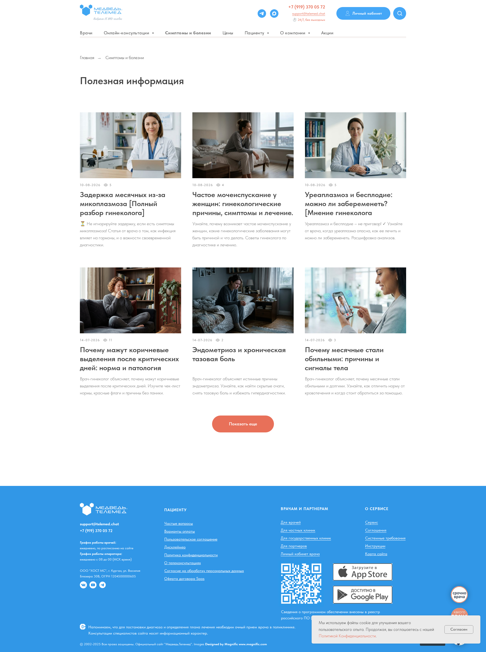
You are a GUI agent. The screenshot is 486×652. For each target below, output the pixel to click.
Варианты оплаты (179, 531)
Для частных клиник (298, 530)
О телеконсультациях (182, 563)
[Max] (274, 13)
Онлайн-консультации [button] (127, 32)
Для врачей (291, 522)
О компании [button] (293, 32)
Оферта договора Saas (184, 578)
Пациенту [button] (255, 32)
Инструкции (375, 546)
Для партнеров (294, 546)
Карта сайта (376, 553)
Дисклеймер (175, 547)
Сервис (371, 522)
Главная (87, 57)
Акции (327, 32)
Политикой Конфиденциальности (347, 635)
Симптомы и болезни (188, 32)
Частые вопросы (178, 523)
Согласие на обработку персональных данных (204, 570)
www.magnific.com (253, 644)
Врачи (86, 32)
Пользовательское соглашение (190, 539)
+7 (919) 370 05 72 (306, 7)
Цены (227, 32)
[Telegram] (262, 13)
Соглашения (375, 530)
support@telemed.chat (308, 13)
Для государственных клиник (306, 538)
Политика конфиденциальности (191, 555)
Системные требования (385, 538)
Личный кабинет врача (300, 553)
